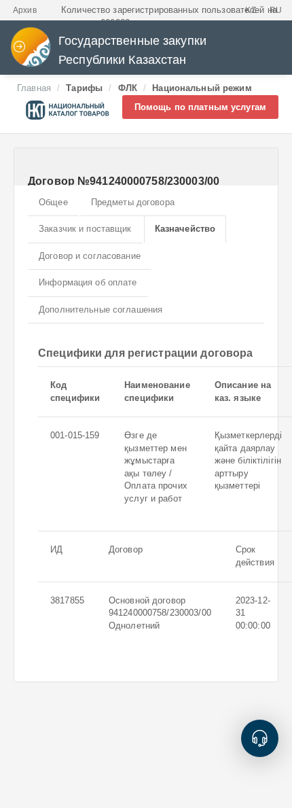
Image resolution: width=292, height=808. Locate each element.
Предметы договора (133, 202)
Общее (53, 202)
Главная (34, 88)
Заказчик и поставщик (85, 229)
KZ (250, 10)
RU (276, 10)
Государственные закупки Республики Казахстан (132, 50)
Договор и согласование (90, 256)
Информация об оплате (88, 282)
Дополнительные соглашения (100, 309)
